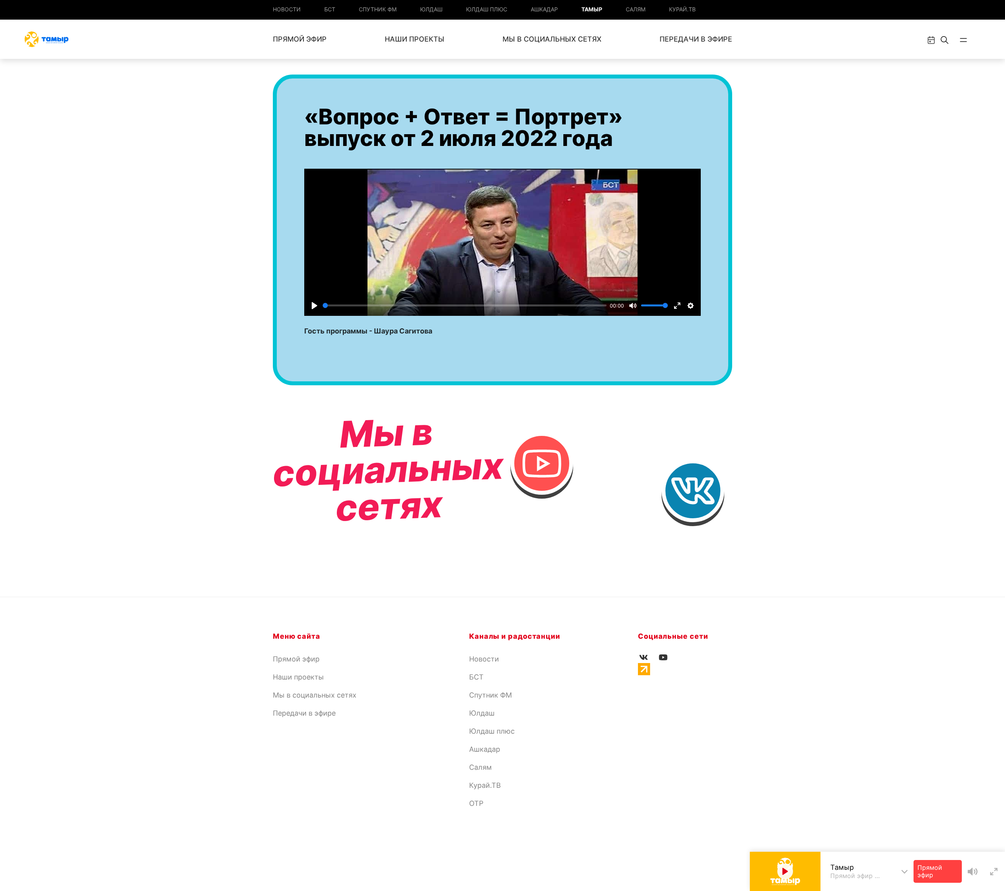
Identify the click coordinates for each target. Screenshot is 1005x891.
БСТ (329, 9)
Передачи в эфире (696, 39)
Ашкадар (544, 9)
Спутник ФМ (378, 9)
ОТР (476, 803)
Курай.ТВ (682, 9)
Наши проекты (414, 39)
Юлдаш (431, 9)
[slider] (465, 305)
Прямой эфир (300, 39)
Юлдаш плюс (486, 9)
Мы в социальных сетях (551, 39)
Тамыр (591, 9)
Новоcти (287, 9)
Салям (635, 9)
